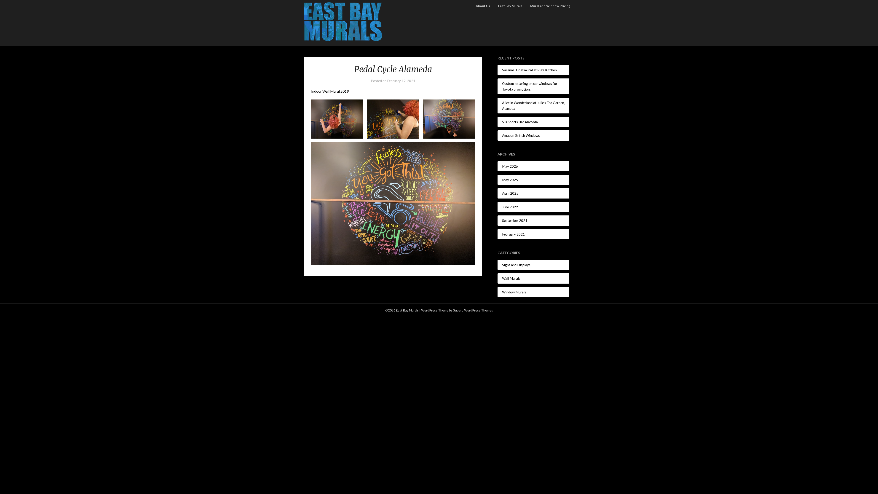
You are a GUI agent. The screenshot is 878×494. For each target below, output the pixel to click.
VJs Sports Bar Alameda (520, 122)
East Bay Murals (510, 6)
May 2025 (510, 180)
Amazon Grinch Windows (521, 135)
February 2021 (513, 234)
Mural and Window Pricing (550, 6)
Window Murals (514, 292)
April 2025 (510, 193)
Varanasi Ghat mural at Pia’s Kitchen (529, 70)
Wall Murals (511, 278)
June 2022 (510, 207)
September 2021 (514, 220)
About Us (483, 6)
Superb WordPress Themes (473, 310)
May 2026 (510, 166)
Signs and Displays (516, 265)
